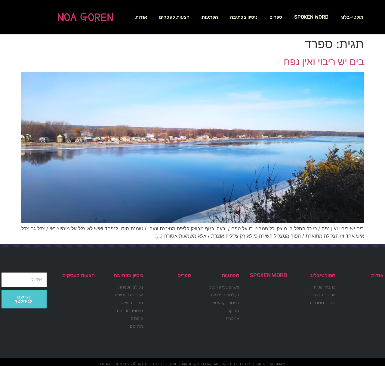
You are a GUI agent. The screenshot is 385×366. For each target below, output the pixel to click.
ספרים (276, 17)
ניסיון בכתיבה (243, 17)
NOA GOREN (85, 17)
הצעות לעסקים (174, 17)
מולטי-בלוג (351, 17)
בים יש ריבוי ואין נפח (324, 62)
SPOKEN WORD (311, 17)
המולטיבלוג (322, 275)
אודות (141, 17)
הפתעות (210, 17)
